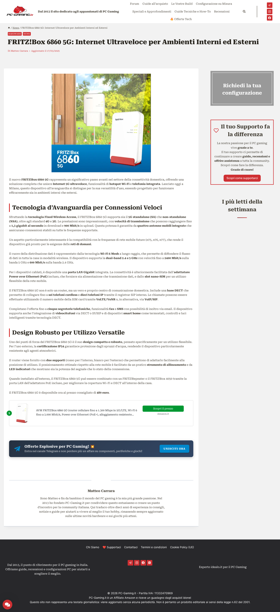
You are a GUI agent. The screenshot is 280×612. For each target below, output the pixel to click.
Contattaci (131, 547)
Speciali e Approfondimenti (151, 11)
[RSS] (149, 563)
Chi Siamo (92, 547)
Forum (134, 3)
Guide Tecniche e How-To (193, 11)
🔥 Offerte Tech (181, 19)
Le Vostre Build (181, 3)
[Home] (9, 28)
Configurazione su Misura (214, 3)
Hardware (14, 34)
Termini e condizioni (154, 547)
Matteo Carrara (19, 51)
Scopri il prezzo (163, 408)
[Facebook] (269, 18)
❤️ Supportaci (112, 547)
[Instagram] (269, 11)
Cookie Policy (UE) (182, 547)
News (26, 34)
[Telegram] (269, 5)
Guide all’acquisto (155, 3)
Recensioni (222, 11)
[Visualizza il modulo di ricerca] (244, 11)
